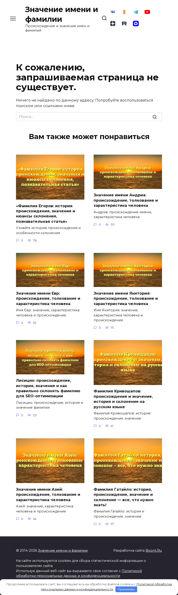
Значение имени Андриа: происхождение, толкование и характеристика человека (126, 200)
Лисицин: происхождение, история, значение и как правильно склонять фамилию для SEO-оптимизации (48, 388)
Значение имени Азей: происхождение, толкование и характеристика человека (48, 494)
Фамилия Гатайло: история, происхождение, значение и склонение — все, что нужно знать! (123, 497)
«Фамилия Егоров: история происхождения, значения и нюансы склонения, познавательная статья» (45, 213)
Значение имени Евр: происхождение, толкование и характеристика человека (48, 298)
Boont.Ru (154, 550)
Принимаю (126, 589)
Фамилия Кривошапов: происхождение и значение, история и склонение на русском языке (123, 399)
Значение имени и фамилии (63, 550)
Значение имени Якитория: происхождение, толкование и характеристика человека (126, 298)
